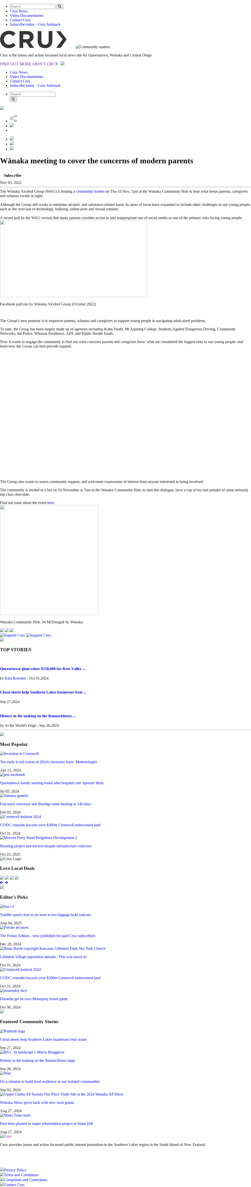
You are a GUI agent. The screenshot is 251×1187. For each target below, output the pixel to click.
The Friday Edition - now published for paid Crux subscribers (47, 936)
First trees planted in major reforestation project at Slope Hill (46, 1123)
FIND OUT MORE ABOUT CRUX (29, 64)
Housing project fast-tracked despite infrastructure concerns (45, 846)
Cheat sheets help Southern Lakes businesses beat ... (43, 692)
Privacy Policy (15, 1170)
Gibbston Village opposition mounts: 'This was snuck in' (43, 957)
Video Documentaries (26, 15)
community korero (90, 191)
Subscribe (12, 175)
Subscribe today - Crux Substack (35, 24)
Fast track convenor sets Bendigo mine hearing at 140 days (45, 804)
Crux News (19, 11)
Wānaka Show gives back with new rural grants (37, 1102)
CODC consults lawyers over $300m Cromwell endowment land (50, 825)
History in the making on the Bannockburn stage (37, 1060)
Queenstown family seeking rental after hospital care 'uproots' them (51, 783)
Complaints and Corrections (25, 1180)
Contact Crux (20, 20)
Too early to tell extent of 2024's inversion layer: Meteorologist (48, 762)
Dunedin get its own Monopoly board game (34, 999)
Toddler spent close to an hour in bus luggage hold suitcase (45, 915)
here (50, 503)
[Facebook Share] (12, 149)
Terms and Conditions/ (21, 1175)
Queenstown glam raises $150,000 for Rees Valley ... (43, 669)
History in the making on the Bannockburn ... (37, 716)
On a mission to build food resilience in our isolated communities (50, 1081)
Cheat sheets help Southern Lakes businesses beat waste (43, 1039)
